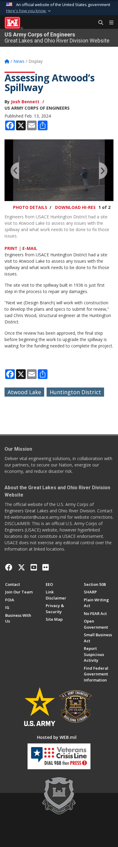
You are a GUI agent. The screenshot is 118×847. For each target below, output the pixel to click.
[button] (29, 11)
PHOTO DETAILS (30, 207)
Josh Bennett (25, 101)
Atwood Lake (24, 392)
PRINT (11, 248)
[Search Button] (98, 22)
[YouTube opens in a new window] (34, 567)
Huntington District (75, 392)
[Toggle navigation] (108, 22)
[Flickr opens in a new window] (45, 567)
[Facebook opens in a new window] (8, 567)
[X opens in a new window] (21, 567)
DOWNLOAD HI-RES (75, 207)
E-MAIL (29, 248)
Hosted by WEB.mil (57, 737)
